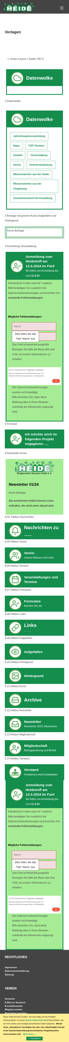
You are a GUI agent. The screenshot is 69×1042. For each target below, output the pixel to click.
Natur (16, 145)
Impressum (11, 967)
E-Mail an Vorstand (15, 1002)
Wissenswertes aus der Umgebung (27, 186)
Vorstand (10, 998)
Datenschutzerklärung (17, 971)
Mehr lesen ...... (30, 1034)
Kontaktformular (14, 1006)
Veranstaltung (38, 155)
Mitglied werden (13, 1009)
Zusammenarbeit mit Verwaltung (32, 198)
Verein (17, 164)
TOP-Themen (36, 145)
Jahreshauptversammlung (29, 136)
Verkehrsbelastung (40, 164)
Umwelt (17, 155)
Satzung (9, 974)
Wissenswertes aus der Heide (31, 174)
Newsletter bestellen (16, 1013)
